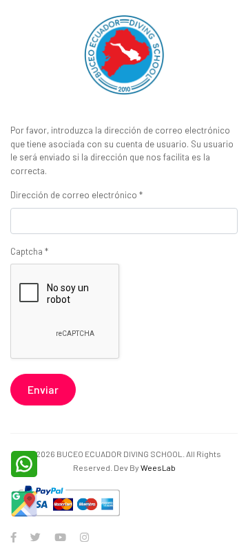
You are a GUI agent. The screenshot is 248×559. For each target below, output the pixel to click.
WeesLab (158, 467)
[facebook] (13, 537)
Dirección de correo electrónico (76, 194)
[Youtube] (60, 537)
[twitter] (35, 537)
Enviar (43, 389)
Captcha (29, 251)
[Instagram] (84, 537)
